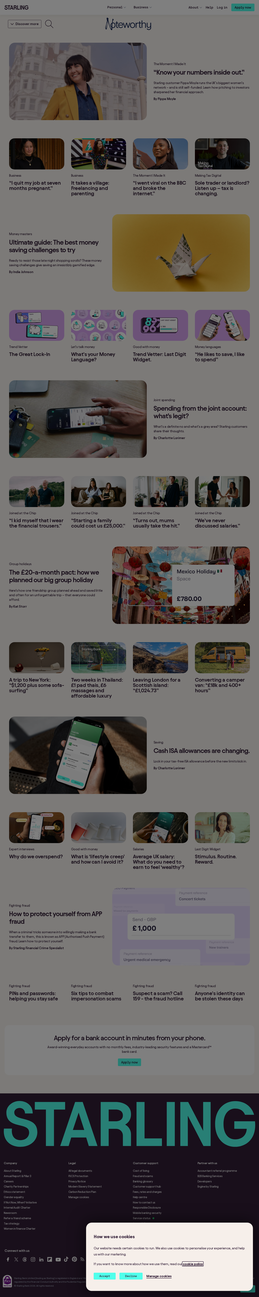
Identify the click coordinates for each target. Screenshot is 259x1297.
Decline (131, 1276)
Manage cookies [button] (159, 1276)
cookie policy (193, 1264)
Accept (104, 1276)
